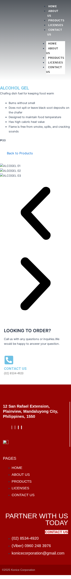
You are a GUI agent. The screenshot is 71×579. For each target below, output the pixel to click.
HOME (52, 6)
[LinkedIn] (18, 427)
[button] (35, 213)
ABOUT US (52, 51)
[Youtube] (21, 427)
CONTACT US (54, 69)
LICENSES (55, 25)
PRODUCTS (56, 20)
